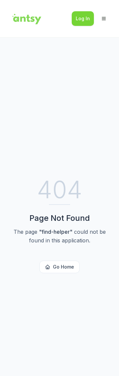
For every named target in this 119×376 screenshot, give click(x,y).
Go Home (63, 267)
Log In (83, 18)
